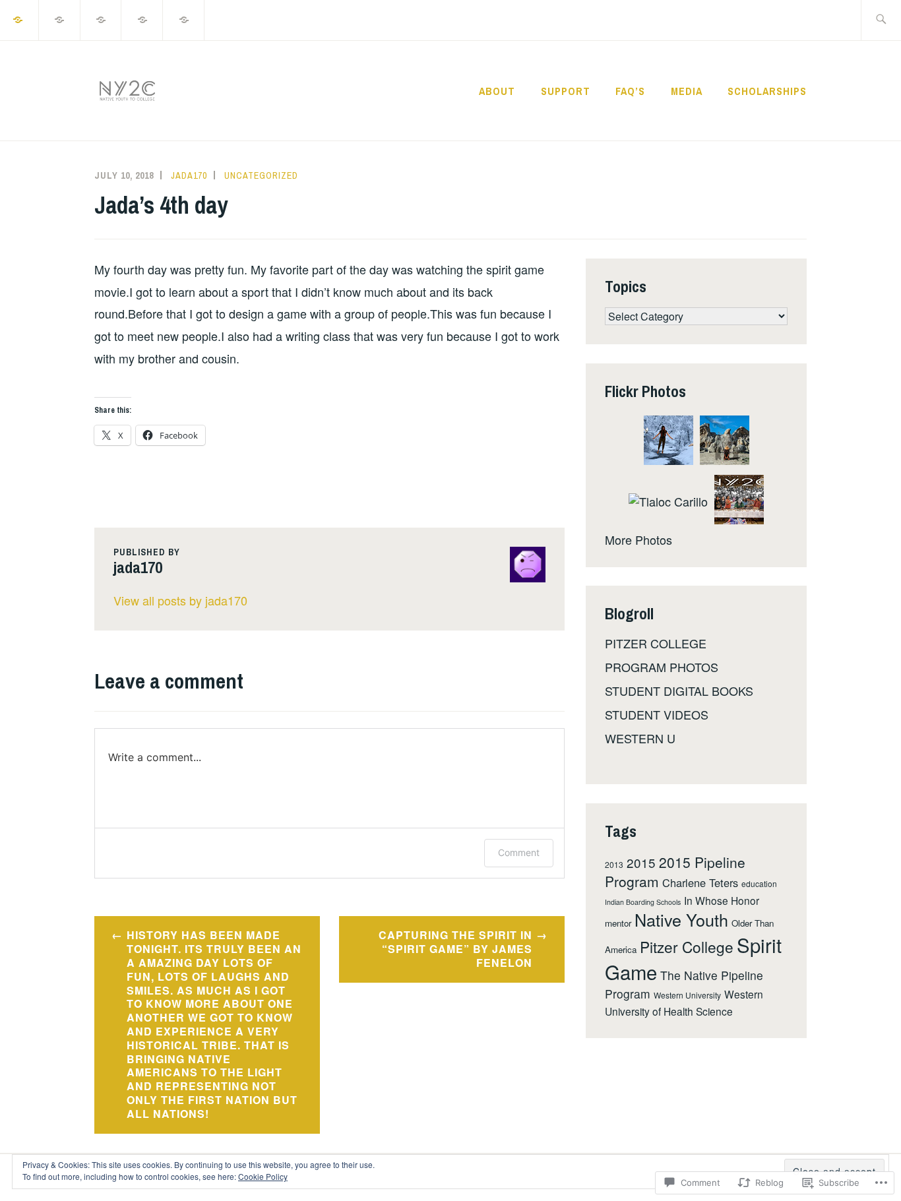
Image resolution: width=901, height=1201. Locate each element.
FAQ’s (630, 91)
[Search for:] (881, 20)
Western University (687, 995)
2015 (641, 862)
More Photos (638, 539)
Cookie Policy (263, 1176)
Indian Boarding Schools (643, 902)
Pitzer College (686, 946)
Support (565, 91)
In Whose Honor (721, 900)
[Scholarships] (184, 18)
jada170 (189, 175)
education (759, 883)
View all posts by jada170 (180, 600)
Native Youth (681, 919)
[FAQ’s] (101, 18)
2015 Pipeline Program (675, 872)
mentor (618, 923)
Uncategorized (261, 175)
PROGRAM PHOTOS (661, 666)
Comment (519, 852)
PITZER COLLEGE (655, 643)
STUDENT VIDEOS (656, 714)
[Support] (60, 18)
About (497, 91)
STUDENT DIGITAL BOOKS (679, 690)
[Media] (142, 18)
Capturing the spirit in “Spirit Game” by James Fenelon (455, 948)
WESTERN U (640, 738)
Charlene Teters (700, 882)
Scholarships (767, 91)
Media (686, 91)
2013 (614, 864)
